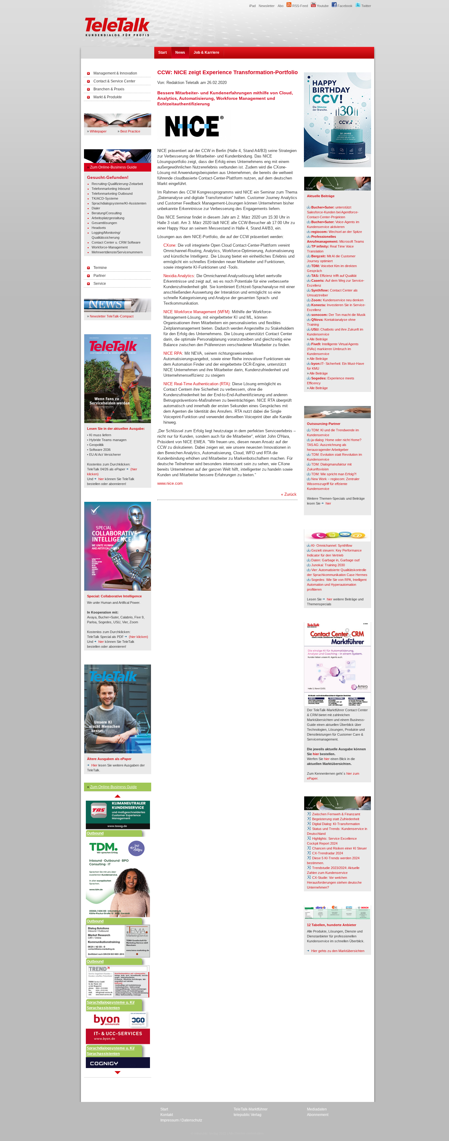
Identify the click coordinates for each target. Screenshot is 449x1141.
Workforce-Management (110, 247)
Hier (94, 765)
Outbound (95, 819)
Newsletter (267, 6)
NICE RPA (172, 353)
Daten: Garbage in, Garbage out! (335, 560)
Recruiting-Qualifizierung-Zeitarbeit (117, 184)
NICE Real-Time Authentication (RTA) (196, 384)
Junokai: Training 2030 (328, 565)
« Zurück (289, 494)
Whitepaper (98, 131)
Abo (280, 6)
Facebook (344, 6)
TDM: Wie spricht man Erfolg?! (333, 474)
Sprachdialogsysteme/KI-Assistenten (119, 203)
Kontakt (166, 1115)
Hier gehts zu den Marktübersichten (337, 951)
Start (162, 52)
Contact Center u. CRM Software (116, 242)
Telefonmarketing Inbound (111, 188)
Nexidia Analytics (178, 275)
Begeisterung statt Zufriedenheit (335, 819)
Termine (100, 268)
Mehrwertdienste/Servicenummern (117, 252)
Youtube (322, 6)
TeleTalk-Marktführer (251, 1109)
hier (101, 479)
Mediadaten (317, 1109)
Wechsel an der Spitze (336, 232)
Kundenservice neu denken (337, 300)
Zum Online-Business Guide (113, 167)
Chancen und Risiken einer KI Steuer (339, 848)
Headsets (99, 228)
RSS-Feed (299, 6)
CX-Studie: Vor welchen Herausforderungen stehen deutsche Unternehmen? (334, 882)
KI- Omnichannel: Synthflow (331, 545)
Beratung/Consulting (107, 213)
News (180, 52)
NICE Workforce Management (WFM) (196, 312)
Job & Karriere (206, 52)
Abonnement (317, 1115)
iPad (252, 6)
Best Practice (130, 131)
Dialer (96, 208)
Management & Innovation (115, 73)
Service (99, 283)
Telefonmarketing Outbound (112, 193)
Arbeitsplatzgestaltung (108, 218)
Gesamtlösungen (104, 223)
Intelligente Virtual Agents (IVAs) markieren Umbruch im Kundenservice (333, 349)
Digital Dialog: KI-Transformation (335, 824)
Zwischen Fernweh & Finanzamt (335, 814)
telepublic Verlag (247, 1115)
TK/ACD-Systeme (105, 198)
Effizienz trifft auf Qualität (333, 275)
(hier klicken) (138, 637)
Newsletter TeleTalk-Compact (111, 316)
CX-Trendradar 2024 (327, 853)
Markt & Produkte (107, 97)
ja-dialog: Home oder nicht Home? (336, 440)
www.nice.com (170, 483)
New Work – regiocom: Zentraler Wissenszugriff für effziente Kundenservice (333, 484)
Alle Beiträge (318, 339)
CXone (169, 245)
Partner (99, 275)
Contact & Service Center (114, 81)
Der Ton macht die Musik (338, 315)
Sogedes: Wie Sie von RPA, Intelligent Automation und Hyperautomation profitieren (337, 584)
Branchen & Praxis (108, 89)
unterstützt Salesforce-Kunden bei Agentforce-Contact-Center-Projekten (333, 212)
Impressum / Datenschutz (181, 1120)
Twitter (365, 6)
